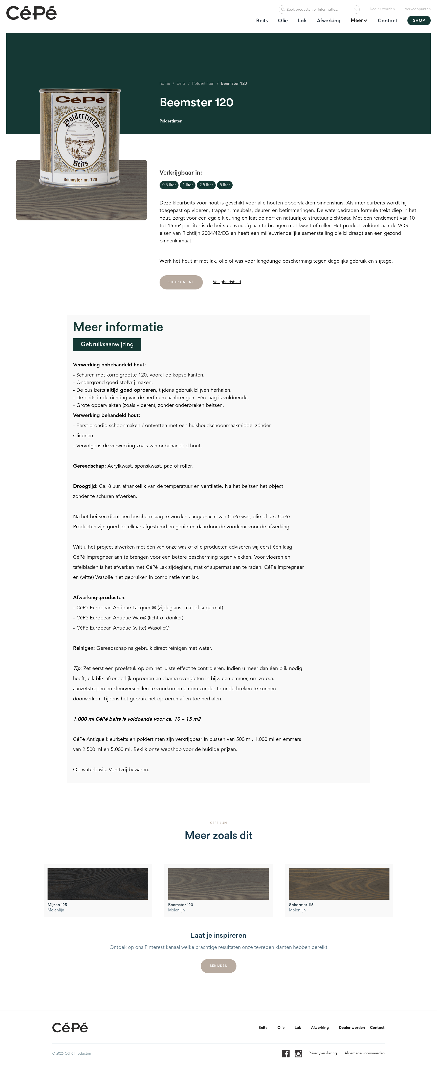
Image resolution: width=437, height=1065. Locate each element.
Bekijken (219, 966)
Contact (387, 20)
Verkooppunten (418, 9)
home (165, 84)
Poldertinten (203, 84)
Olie (283, 20)
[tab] (107, 344)
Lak (302, 20)
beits (181, 84)
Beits (262, 20)
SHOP (419, 20)
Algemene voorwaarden (364, 1053)
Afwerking (329, 20)
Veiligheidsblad (227, 282)
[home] (31, 13)
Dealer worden (382, 9)
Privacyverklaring (323, 1053)
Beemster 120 (234, 84)
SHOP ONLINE (181, 282)
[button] (357, 20)
